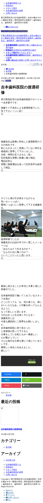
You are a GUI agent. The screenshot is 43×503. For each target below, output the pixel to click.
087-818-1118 (12, 27)
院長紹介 (9, 6)
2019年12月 (10, 460)
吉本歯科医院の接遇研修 (11, 429)
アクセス (11, 495)
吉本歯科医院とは (13, 3)
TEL (9, 500)
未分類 (8, 81)
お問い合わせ (11, 13)
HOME (11, 493)
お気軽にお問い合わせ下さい (15, 31)
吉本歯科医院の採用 (14, 11)
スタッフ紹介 (11, 8)
